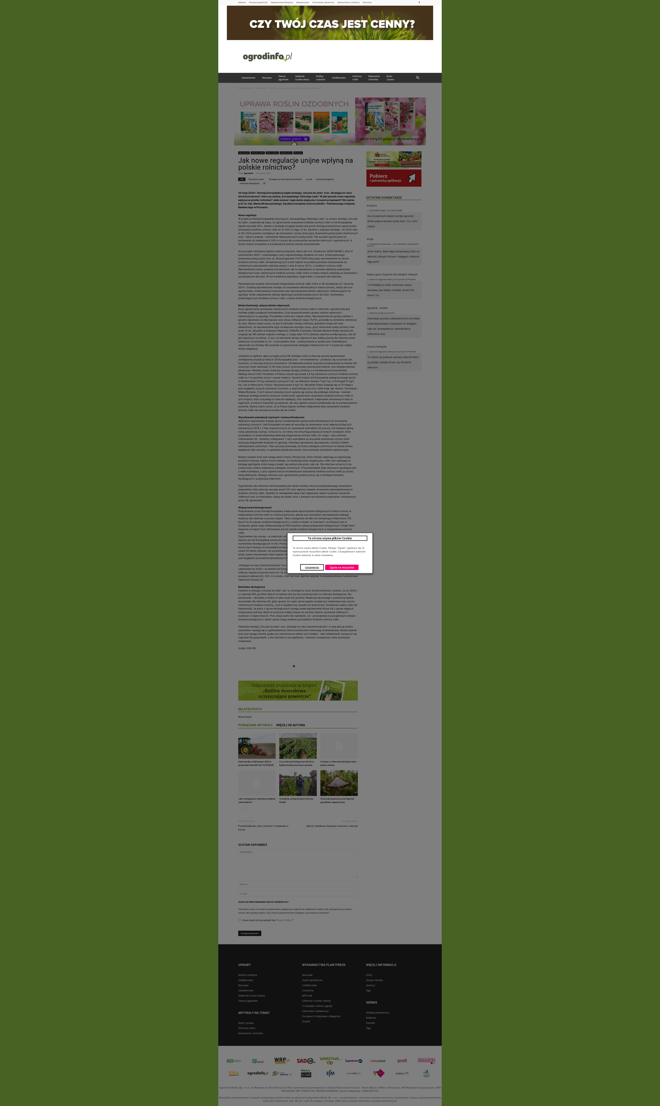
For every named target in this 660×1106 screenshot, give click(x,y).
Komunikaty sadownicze (323, 2)
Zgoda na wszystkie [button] (341, 567)
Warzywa (267, 77)
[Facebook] (419, 2)
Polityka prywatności (258, 2)
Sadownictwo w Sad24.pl (348, 2)
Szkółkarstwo (339, 77)
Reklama (242, 2)
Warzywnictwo (302, 2)
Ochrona (357, 78)
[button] (418, 78)
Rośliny (320, 78)
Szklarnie (302, 78)
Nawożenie (374, 78)
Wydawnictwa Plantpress (282, 2)
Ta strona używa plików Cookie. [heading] (330, 538)
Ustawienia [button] (312, 567)
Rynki (390, 78)
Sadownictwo (248, 77)
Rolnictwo (367, 2)
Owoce (283, 78)
